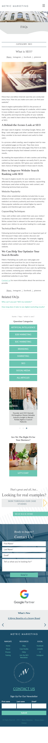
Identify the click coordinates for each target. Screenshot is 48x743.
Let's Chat (23, 473)
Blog (23, 646)
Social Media (23, 371)
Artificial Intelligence (23, 328)
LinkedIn (40, 649)
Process (8, 652)
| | (23, 57)
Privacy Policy (39, 720)
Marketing (23, 356)
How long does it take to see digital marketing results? (23, 307)
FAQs (20, 316)
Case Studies (24, 649)
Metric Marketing (27, 720)
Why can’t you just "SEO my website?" (17, 302)
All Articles (23, 378)
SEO (23, 363)
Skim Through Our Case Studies (22, 502)
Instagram (40, 655)
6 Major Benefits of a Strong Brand (24, 618)
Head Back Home (24, 514)
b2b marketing (23, 335)
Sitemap (24, 723)
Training (8, 655)
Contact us (6, 280)
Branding (23, 349)
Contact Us (24, 689)
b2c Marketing (23, 342)
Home (8, 646)
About (8, 649)
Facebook (40, 646)
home (14, 316)
